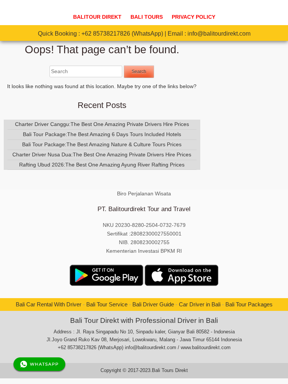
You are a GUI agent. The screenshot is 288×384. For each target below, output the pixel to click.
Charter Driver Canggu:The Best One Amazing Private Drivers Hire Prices (102, 124)
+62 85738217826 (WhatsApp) (122, 33)
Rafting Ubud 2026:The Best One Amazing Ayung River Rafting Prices (101, 165)
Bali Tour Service (107, 304)
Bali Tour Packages (249, 304)
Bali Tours (146, 17)
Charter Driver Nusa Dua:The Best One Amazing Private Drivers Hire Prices (101, 155)
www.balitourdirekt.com (206, 347)
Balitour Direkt (97, 17)
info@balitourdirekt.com (219, 33)
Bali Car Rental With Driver (48, 304)
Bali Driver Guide (153, 304)
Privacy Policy (193, 17)
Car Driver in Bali (199, 304)
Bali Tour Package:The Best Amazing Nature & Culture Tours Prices (102, 144)
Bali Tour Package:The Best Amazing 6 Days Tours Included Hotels (102, 134)
